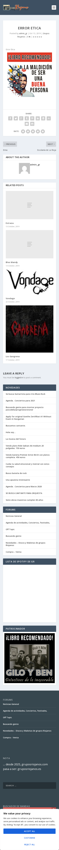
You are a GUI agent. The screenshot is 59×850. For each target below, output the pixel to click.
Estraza (10, 223)
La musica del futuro (16, 439)
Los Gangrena (13, 356)
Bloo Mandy (12, 262)
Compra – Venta (13, 552)
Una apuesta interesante (18, 480)
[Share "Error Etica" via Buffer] (43, 118)
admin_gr (23, 33)
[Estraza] (29, 205)
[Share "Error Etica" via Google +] (21, 118)
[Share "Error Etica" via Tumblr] (27, 118)
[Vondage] (29, 282)
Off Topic (10, 529)
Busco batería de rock (16, 473)
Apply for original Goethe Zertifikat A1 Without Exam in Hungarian (28, 417)
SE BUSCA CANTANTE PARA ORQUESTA (24, 493)
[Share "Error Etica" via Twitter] (16, 118)
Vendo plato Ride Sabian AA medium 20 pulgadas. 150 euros (25, 446)
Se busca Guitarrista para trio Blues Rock (25, 394)
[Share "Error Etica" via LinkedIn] (37, 118)
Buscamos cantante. (16, 425)
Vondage (10, 298)
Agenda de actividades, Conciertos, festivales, (28, 522)
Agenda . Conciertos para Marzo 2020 (24, 486)
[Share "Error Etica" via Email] (27, 124)
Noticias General (14, 516)
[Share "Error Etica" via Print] (32, 124)
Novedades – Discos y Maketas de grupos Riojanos (25, 544)
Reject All (29, 844)
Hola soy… (11, 432)
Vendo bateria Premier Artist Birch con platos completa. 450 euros (28, 456)
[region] (29, 829)
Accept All (29, 831)
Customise (29, 838)
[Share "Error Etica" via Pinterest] (32, 118)
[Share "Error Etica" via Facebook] (10, 118)
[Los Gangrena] (29, 329)
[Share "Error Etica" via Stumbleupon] (48, 118)
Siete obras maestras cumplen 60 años (24, 500)
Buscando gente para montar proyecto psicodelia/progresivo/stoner (24, 408)
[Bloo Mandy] (29, 244)
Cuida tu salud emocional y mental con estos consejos (27, 465)
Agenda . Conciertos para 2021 (20, 400)
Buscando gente (13, 536)
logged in (19, 377)
